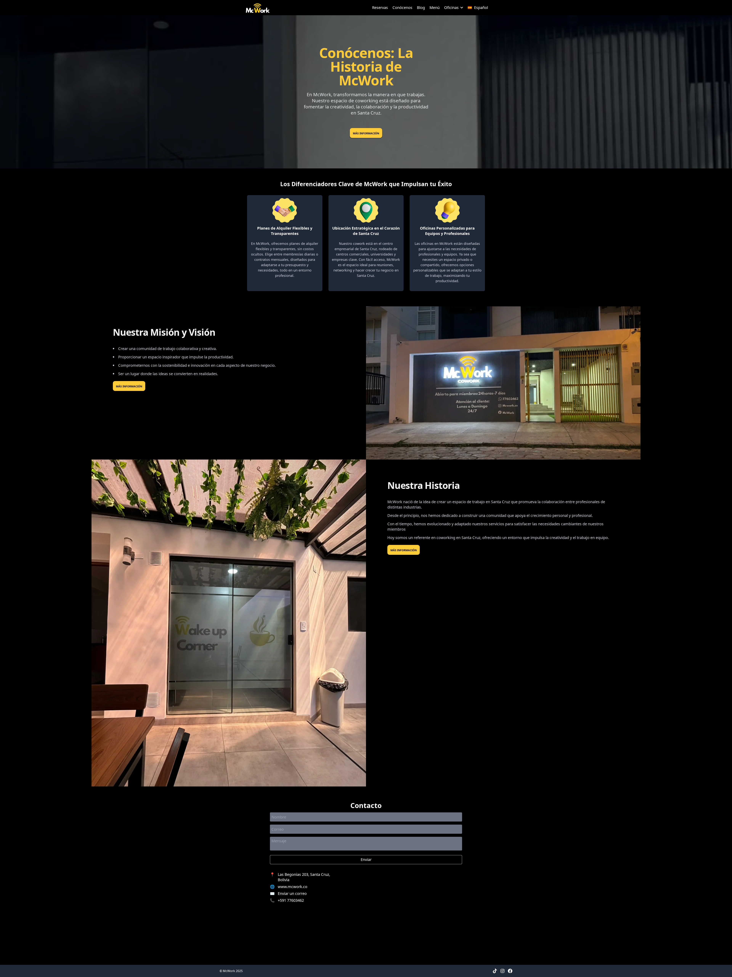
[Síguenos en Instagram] (502, 971)
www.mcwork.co (292, 886)
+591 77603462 (291, 900)
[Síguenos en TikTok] (495, 971)
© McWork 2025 (231, 971)
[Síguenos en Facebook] (510, 971)
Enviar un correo (292, 893)
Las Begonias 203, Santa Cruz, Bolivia (304, 877)
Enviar (366, 859)
